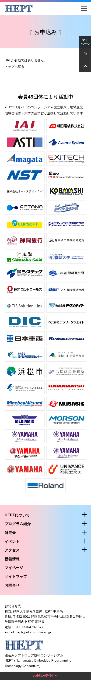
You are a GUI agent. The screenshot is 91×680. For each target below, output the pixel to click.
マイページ (14, 568)
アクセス (12, 550)
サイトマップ (16, 576)
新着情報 (12, 559)
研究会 (10, 533)
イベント (12, 541)
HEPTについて (17, 515)
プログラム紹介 (18, 524)
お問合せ (12, 585)
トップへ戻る (14, 66)
